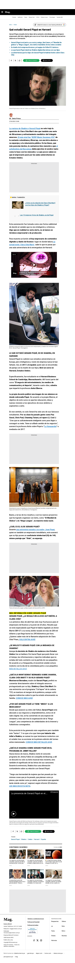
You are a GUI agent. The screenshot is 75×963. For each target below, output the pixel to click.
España (43, 839)
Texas (25, 17)
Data (63, 926)
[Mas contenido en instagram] (41, 940)
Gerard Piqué (15, 839)
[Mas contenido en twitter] (37, 940)
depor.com (39, 953)
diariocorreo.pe (58, 953)
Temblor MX (60, 17)
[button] (13, 813)
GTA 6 (37, 17)
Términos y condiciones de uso (35, 918)
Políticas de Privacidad (33, 922)
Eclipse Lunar (44, 17)
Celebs (30, 839)
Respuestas (55, 921)
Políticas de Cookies (32, 925)
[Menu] (3, 12)
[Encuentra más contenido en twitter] (15, 60)
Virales (53, 935)
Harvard (36, 839)
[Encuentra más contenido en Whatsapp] (19, 60)
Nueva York (31, 17)
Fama (53, 931)
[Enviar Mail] (10, 118)
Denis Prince (16, 118)
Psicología (52, 17)
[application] (34, 804)
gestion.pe (30, 953)
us (52, 926)
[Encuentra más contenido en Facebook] (11, 60)
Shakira (23, 839)
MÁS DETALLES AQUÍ (18, 669)
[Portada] (8, 922)
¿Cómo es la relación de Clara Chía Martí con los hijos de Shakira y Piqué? (40, 204)
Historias (54, 940)
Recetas (64, 935)
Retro (63, 931)
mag (16, 956)
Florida (14, 17)
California (20, 17)
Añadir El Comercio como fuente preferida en (49, 24)
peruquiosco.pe (8, 956)
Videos (64, 921)
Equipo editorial (8, 924)
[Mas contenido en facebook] (34, 940)
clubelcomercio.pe (19, 953)
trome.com (47, 953)
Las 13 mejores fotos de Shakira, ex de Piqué (36, 215)
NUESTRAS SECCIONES (56, 918)
